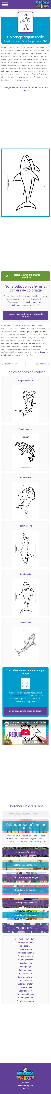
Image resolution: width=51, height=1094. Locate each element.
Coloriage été (25, 946)
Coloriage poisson (26, 949)
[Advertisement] (25, 121)
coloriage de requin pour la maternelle (18, 343)
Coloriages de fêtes (25, 928)
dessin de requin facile (18, 696)
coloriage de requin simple (33, 331)
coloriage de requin (9, 71)
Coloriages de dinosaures (26, 865)
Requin (25, 90)
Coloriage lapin (25, 991)
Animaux (27, 87)
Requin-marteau (25, 381)
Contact (25, 1083)
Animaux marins (40, 87)
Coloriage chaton (25, 984)
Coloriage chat (25, 980)
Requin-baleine (25, 429)
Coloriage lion (25, 963)
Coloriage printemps (25, 942)
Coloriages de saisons (25, 915)
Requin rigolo (25, 477)
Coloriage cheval (25, 977)
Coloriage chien (25, 987)
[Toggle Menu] (5, 4)
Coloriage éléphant (25, 994)
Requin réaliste (25, 526)
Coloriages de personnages (25, 877)
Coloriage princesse (25, 1001)
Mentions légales (25, 1085)
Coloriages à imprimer (11, 87)
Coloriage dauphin (25, 953)
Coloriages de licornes (25, 890)
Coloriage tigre (25, 966)
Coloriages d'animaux (25, 852)
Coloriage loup (25, 970)
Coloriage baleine (25, 956)
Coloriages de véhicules (25, 902)
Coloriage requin (25, 960)
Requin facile (25, 574)
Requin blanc (25, 623)
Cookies (25, 1088)
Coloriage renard (25, 973)
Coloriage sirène (25, 998)
